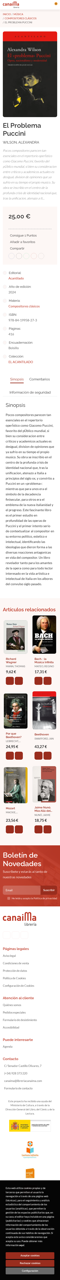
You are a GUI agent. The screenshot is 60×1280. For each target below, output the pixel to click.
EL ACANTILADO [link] (20, 362)
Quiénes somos (12, 1005)
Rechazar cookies (30, 1263)
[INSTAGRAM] (15, 935)
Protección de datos (15, 970)
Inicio (7, 14)
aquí (21, 1245)
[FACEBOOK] (6, 935)
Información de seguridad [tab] (30, 392)
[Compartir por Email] (34, 256)
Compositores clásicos (20, 18)
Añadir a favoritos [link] (22, 242)
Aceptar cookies (30, 1255)
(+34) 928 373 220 (15, 1073)
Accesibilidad (11, 1027)
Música (18, 14)
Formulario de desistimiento (20, 1020)
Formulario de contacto (18, 1088)
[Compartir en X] (19, 256)
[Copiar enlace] (41, 256)
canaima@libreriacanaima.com (23, 1081)
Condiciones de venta (16, 963)
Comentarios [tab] (39, 379)
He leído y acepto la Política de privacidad (34, 898)
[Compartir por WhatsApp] (26, 256)
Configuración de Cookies (18, 985)
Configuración (30, 1270)
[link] (19, 681)
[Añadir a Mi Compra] (10, 681)
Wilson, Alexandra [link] (21, 142)
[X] (24, 935)
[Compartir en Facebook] (11, 256)
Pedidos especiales (14, 1012)
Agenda (7, 1046)
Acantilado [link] (16, 278)
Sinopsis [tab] (17, 379)
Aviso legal (9, 955)
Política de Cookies (14, 978)
